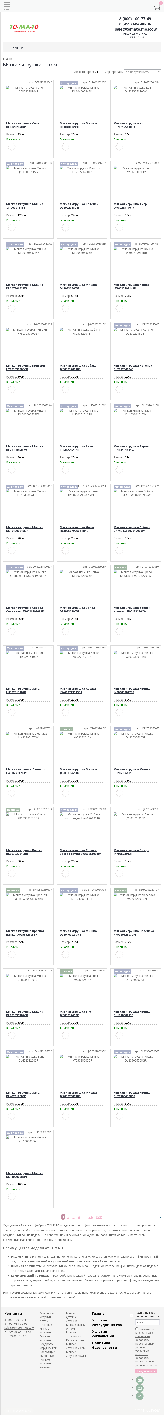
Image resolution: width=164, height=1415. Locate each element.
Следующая (158, 1217)
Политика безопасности (104, 1345)
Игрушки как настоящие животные (48, 1352)
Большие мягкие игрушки (46, 1328)
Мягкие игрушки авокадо (45, 1363)
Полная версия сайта (19, 1410)
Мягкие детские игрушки (71, 1317)
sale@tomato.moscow (136, 29)
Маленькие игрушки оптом (47, 1317)
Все (99, 1216)
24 (91, 1216)
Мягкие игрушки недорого (46, 1340)
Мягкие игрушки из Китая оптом (75, 1336)
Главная (99, 1313)
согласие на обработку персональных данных (144, 1341)
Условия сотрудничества (107, 1322)
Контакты (13, 1313)
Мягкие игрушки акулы (76, 1354)
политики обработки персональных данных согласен (146, 1359)
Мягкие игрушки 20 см (75, 1346)
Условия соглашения (103, 1333)
